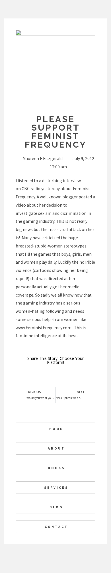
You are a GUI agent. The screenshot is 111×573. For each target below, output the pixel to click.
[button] (81, 375)
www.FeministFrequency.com (43, 327)
